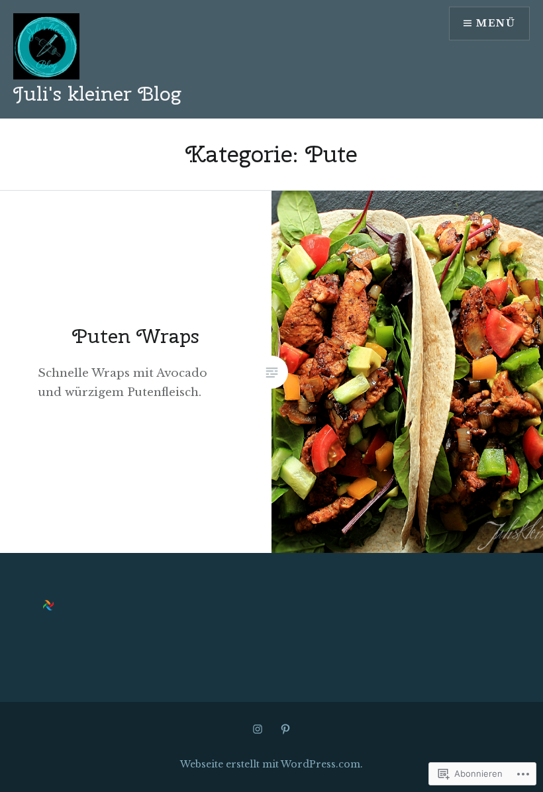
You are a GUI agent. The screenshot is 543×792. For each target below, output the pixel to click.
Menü (495, 23)
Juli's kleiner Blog (97, 93)
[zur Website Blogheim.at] (48, 607)
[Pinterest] (285, 729)
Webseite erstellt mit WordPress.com (270, 764)
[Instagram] (257, 729)
